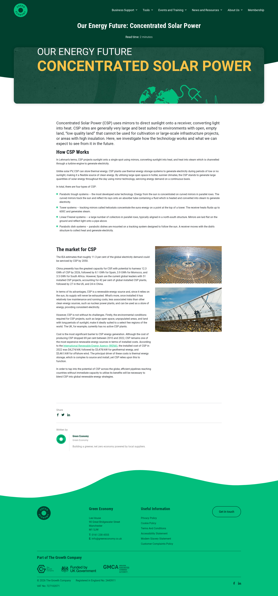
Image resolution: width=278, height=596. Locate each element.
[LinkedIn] (239, 583)
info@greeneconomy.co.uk (107, 538)
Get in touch (226, 511)
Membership (256, 10)
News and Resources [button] (205, 10)
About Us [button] (233, 10)
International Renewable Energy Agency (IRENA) (90, 345)
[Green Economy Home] (21, 10)
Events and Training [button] (170, 10)
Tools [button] (146, 10)
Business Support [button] (123, 10)
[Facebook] (234, 583)
